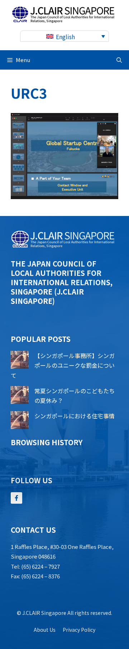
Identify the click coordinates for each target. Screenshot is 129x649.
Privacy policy (79, 629)
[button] (119, 60)
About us (45, 629)
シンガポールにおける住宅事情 (74, 415)
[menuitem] (64, 36)
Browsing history (46, 442)
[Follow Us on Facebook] (16, 498)
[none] (64, 36)
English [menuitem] (65, 36)
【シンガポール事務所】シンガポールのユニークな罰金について (63, 365)
